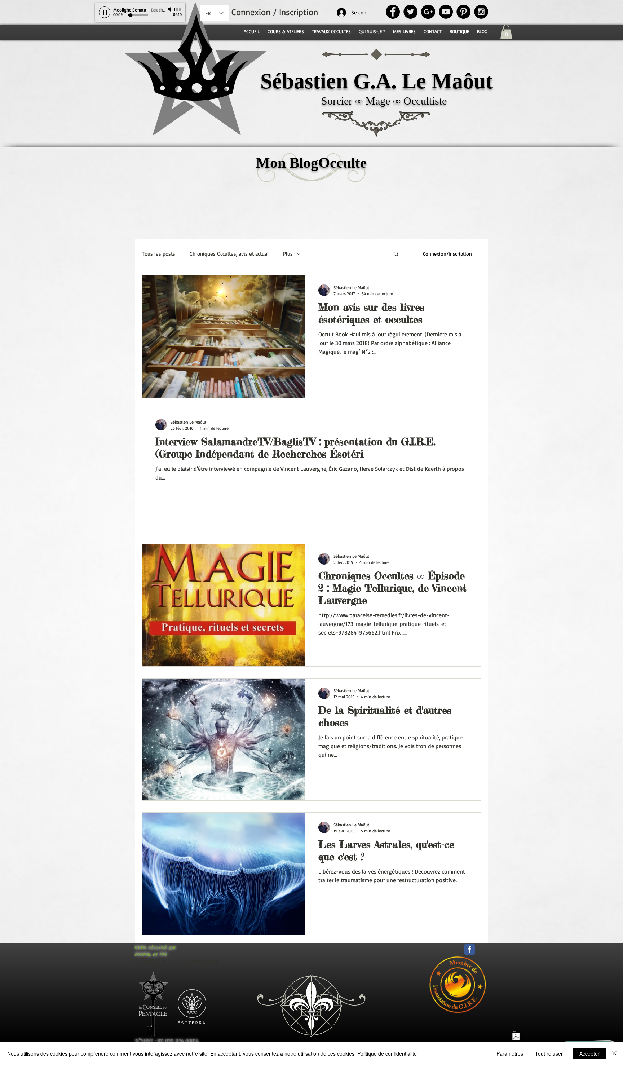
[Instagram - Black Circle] (481, 12)
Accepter (589, 1053)
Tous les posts (158, 253)
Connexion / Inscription (274, 11)
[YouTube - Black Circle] (446, 12)
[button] (506, 32)
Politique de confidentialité (387, 1053)
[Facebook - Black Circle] (393, 12)
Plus (288, 253)
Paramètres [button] (509, 1053)
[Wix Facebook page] (469, 949)
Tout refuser (549, 1053)
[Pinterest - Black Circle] (463, 12)
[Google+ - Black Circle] (428, 12)
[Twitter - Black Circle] (410, 12)
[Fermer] (614, 1053)
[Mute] (170, 9)
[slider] (178, 9)
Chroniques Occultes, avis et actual (229, 253)
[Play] (104, 12)
